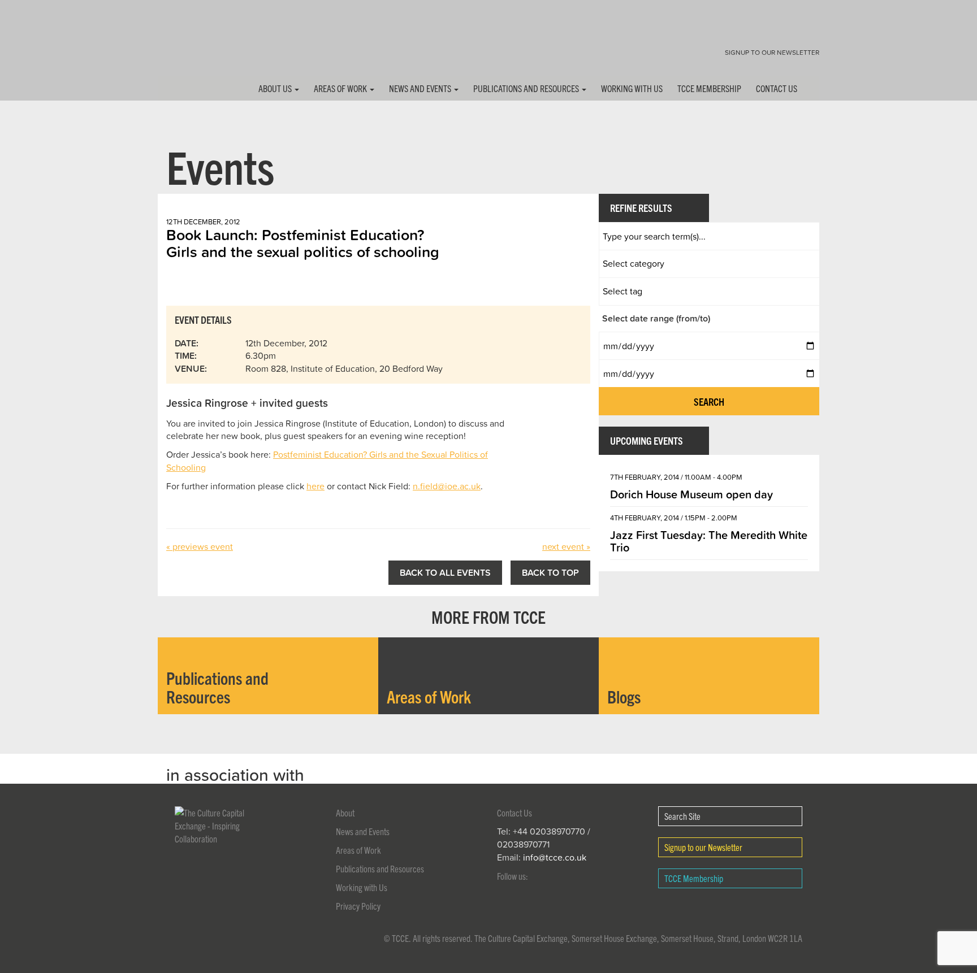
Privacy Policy (358, 905)
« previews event (199, 546)
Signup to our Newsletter (772, 52)
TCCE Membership (709, 88)
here (315, 486)
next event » (566, 546)
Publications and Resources (527, 88)
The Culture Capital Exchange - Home (193, 46)
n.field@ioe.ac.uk (447, 486)
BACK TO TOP (550, 572)
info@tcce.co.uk (554, 857)
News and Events (421, 88)
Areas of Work (341, 88)
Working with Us (632, 88)
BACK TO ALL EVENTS (445, 572)
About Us (275, 88)
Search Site (682, 816)
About (345, 812)
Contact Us (776, 88)
